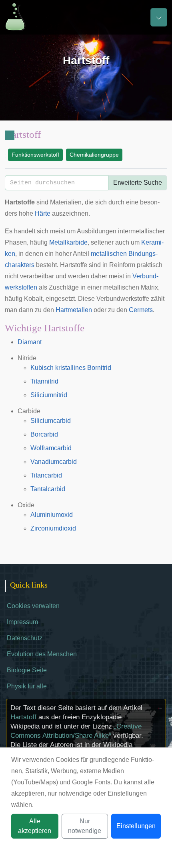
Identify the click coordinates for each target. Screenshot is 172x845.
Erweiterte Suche (137, 182)
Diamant (30, 342)
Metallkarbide (68, 242)
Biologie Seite (27, 670)
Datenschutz (24, 638)
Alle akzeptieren (34, 826)
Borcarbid (44, 434)
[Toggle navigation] (158, 17)
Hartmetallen (74, 309)
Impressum (22, 621)
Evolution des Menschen (42, 654)
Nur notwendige (84, 826)
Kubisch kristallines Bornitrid (70, 367)
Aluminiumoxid (51, 514)
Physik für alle (27, 686)
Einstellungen (136, 826)
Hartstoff (23, 717)
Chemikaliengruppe (94, 154)
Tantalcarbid (47, 489)
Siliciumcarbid (50, 420)
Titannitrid (44, 381)
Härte (42, 213)
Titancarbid (46, 475)
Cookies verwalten (33, 605)
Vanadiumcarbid (53, 461)
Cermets (141, 309)
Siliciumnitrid (48, 395)
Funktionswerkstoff (35, 154)
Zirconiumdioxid (53, 528)
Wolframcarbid (51, 448)
